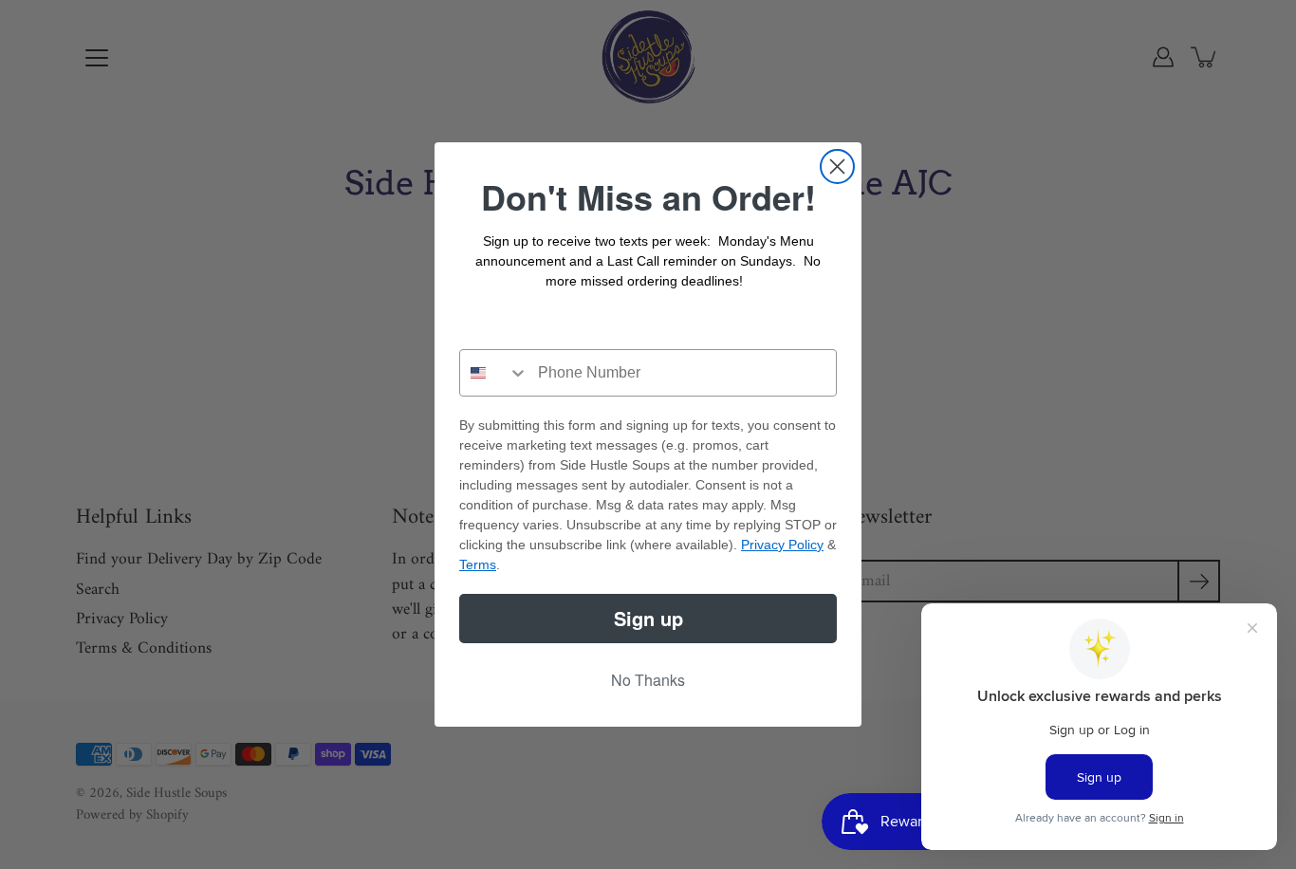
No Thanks (648, 680)
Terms (477, 564)
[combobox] (494, 373)
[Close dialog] (837, 166)
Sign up (648, 618)
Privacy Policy (782, 544)
